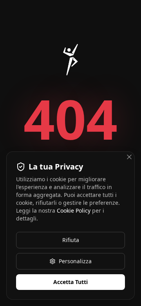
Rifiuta (70, 240)
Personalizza (75, 261)
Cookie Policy (73, 210)
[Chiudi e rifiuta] (129, 156)
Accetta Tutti (70, 282)
